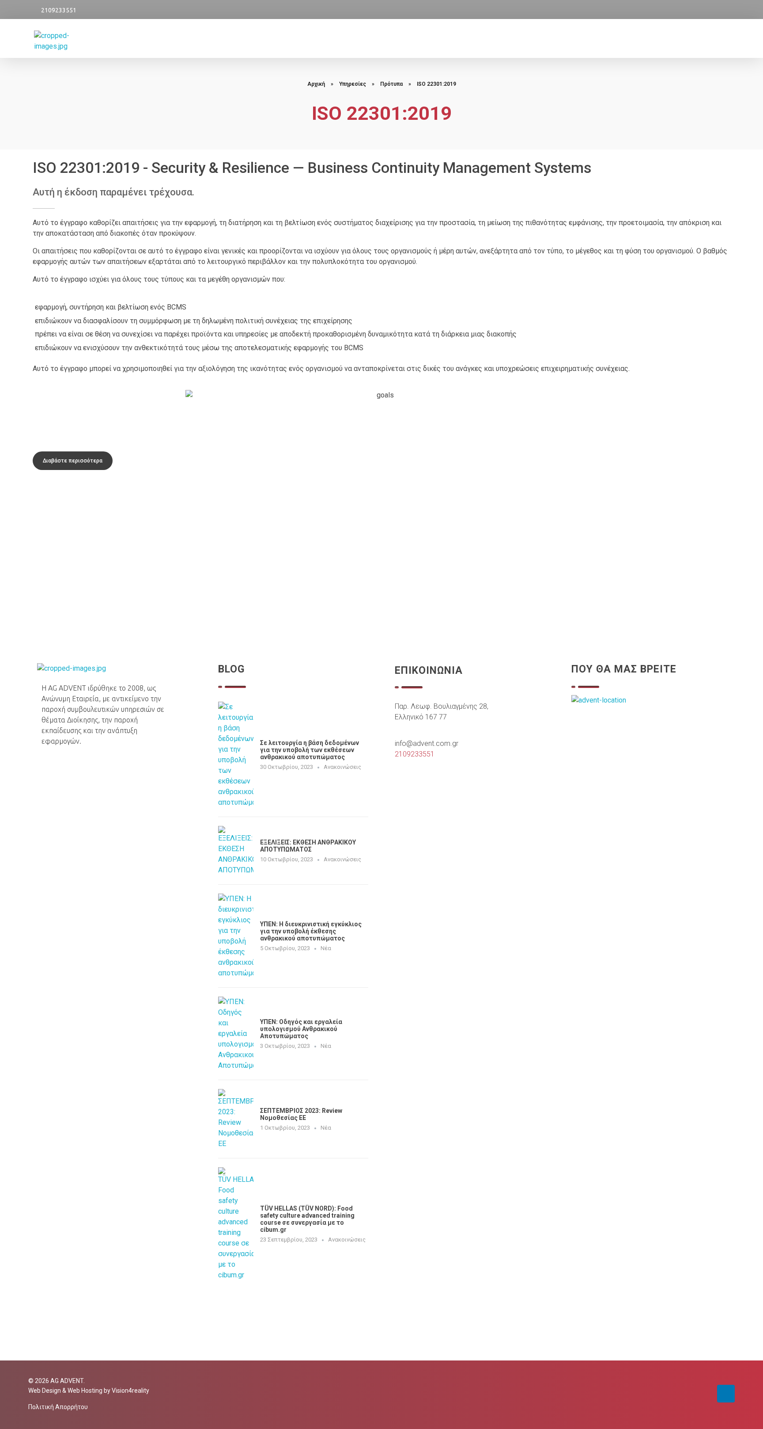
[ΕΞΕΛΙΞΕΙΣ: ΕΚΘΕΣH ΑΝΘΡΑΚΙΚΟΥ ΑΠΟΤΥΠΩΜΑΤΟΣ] (235, 850)
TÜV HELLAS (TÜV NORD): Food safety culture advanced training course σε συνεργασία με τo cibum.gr (307, 1219)
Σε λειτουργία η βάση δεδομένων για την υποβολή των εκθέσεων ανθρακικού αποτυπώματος (309, 749)
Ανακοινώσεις (342, 767)
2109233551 (58, 10)
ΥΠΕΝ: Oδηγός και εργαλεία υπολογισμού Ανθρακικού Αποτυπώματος (301, 1028)
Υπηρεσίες (352, 84)
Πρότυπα (391, 84)
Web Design (44, 1390)
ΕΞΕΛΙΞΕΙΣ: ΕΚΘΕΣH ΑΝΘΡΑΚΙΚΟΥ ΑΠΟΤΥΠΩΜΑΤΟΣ (308, 846)
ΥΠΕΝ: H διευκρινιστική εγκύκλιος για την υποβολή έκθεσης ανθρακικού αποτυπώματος (311, 931)
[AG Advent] (68, 41)
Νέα (326, 948)
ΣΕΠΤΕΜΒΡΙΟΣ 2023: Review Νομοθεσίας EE (301, 1114)
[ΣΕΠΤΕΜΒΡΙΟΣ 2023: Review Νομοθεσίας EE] (235, 1119)
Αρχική (316, 84)
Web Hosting (85, 1390)
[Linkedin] (726, 1393)
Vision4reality (130, 1390)
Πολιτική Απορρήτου (58, 1406)
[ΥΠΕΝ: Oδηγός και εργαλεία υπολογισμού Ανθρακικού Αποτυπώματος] (235, 1034)
